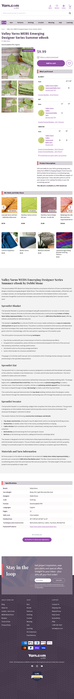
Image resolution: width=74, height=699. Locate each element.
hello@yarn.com (57, 628)
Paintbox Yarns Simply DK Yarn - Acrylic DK (48, 216)
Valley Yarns (6, 41)
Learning (69, 23)
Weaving (51, 23)
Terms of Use (6, 622)
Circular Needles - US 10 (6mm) (48, 95)
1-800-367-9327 (57, 625)
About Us (5, 608)
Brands (29, 608)
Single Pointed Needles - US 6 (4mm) (50, 152)
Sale (60, 23)
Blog (3, 604)
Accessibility (56, 618)
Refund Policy (56, 611)
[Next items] (70, 207)
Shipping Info (56, 608)
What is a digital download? (49, 57)
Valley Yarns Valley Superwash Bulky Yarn (43, 527)
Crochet (41, 23)
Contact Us (55, 604)
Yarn (11, 23)
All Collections (31, 632)
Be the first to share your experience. (37, 540)
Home (3, 29)
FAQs (53, 622)
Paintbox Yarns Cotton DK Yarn (29, 216)
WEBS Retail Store (8, 615)
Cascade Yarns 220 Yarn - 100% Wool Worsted (9, 216)
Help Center (56, 615)
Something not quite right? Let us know (53, 155)
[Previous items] (4, 207)
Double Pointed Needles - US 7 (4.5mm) (51, 122)
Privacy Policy (40, 587)
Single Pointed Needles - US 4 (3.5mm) (50, 149)
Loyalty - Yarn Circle (8, 611)
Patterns (20, 23)
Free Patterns (31, 635)
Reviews (4, 618)
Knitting (31, 23)
